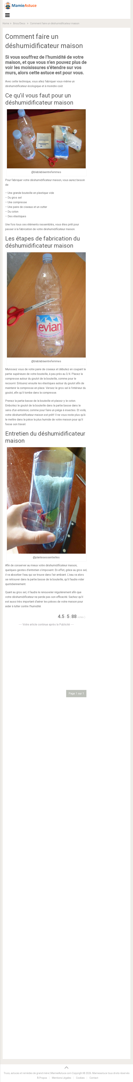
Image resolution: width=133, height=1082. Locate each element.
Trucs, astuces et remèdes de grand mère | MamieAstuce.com (38, 1073)
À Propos (42, 1077)
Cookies (80, 1077)
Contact (94, 1077)
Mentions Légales (61, 1077)
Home (6, 23)
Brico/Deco (19, 23)
